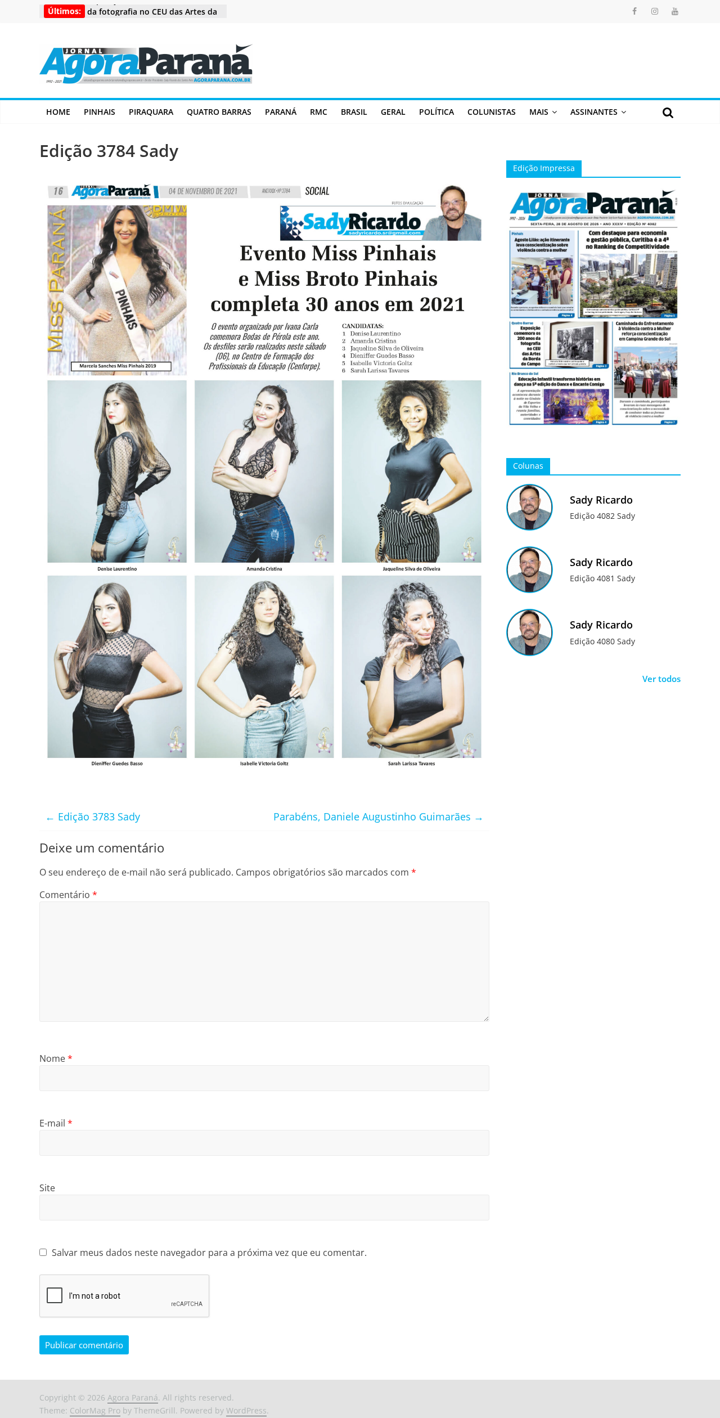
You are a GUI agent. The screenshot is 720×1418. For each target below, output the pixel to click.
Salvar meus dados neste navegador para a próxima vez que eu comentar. (209, 1252)
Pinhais (99, 111)
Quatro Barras (219, 111)
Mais (538, 111)
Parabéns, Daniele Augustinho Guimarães (378, 816)
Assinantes (594, 111)
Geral (393, 111)
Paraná (280, 111)
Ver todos (661, 678)
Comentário (68, 895)
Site (47, 1188)
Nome (56, 1058)
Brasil (354, 111)
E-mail (56, 1123)
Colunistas (491, 111)
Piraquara (151, 111)
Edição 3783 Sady (92, 816)
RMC (318, 111)
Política (436, 111)
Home (58, 111)
